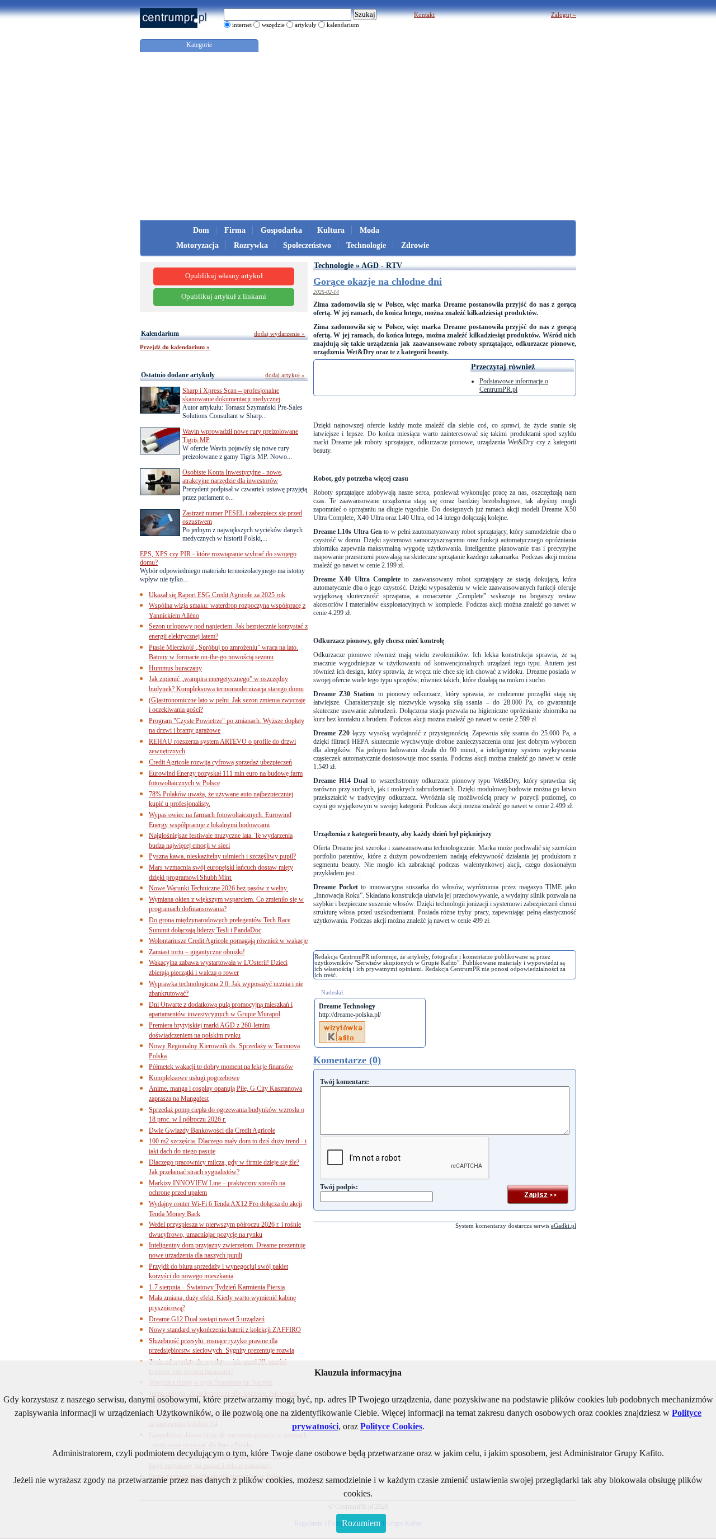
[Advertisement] (358, 136)
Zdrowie (415, 245)
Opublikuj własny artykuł (224, 276)
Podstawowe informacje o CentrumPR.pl (513, 385)
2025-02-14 (326, 292)
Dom (201, 230)
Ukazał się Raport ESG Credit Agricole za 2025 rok (217, 595)
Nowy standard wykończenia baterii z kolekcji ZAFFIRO (225, 1330)
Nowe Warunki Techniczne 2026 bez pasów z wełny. (218, 888)
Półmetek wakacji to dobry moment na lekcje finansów (221, 1067)
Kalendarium (160, 333)
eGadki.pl (563, 1225)
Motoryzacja (197, 245)
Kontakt (424, 14)
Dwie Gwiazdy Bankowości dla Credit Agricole (212, 1130)
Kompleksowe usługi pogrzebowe (194, 1078)
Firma (235, 230)
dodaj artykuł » (285, 375)
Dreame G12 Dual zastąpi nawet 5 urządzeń (207, 1319)
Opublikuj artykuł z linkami (223, 297)
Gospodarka (281, 230)
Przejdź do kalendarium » (175, 347)
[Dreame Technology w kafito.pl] (342, 1025)
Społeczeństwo (307, 245)
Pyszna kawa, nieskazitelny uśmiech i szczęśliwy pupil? (222, 856)
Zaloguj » (563, 14)
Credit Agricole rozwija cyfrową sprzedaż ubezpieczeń (220, 762)
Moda (369, 230)
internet (242, 24)
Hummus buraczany (175, 668)
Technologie (366, 245)
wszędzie (273, 24)
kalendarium (343, 24)
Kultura (331, 230)
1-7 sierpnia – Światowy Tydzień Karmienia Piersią (217, 1287)
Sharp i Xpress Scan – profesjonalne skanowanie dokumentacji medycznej (231, 395)
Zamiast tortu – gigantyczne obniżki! (197, 952)
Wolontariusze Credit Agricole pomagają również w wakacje (228, 941)
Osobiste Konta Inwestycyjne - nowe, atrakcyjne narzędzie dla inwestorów (232, 476)
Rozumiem (361, 1523)
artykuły (306, 24)
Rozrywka (251, 245)
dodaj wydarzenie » (279, 333)
